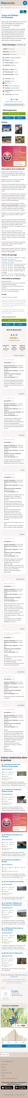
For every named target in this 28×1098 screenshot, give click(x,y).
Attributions (3, 1026)
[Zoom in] (25, 1010)
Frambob (15, 991)
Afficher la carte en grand (14, 1046)
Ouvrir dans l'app (14, 113)
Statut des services (9, 1095)
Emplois (3, 1067)
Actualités (3, 1070)
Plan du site (4, 1064)
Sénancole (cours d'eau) (8, 262)
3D (22, 1025)
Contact (3, 1075)
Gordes (13, 88)
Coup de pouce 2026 (6, 1073)
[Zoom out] (25, 1012)
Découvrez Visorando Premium (13, 104)
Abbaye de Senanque (7, 297)
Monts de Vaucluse (14, 85)
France (10, 83)
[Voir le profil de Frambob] (5, 995)
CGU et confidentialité (7, 1061)
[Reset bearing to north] (25, 1014)
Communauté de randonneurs (9, 1078)
